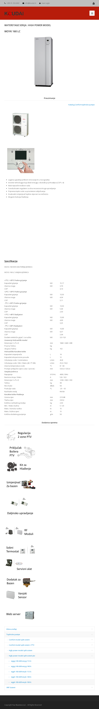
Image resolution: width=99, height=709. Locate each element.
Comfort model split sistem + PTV (21, 645)
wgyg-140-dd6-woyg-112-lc (21, 661)
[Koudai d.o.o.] (14, 13)
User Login (46, 3)
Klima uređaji (11, 629)
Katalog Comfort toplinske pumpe (81, 104)
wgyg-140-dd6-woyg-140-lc (21, 666)
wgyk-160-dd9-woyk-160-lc (21, 682)
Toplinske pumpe (13, 634)
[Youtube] (94, 3)
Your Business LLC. (19, 705)
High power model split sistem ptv (22, 656)
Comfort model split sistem (19, 640)
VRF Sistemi (10, 687)
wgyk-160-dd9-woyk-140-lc (21, 677)
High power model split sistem (20, 650)
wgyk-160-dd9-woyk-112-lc (21, 671)
